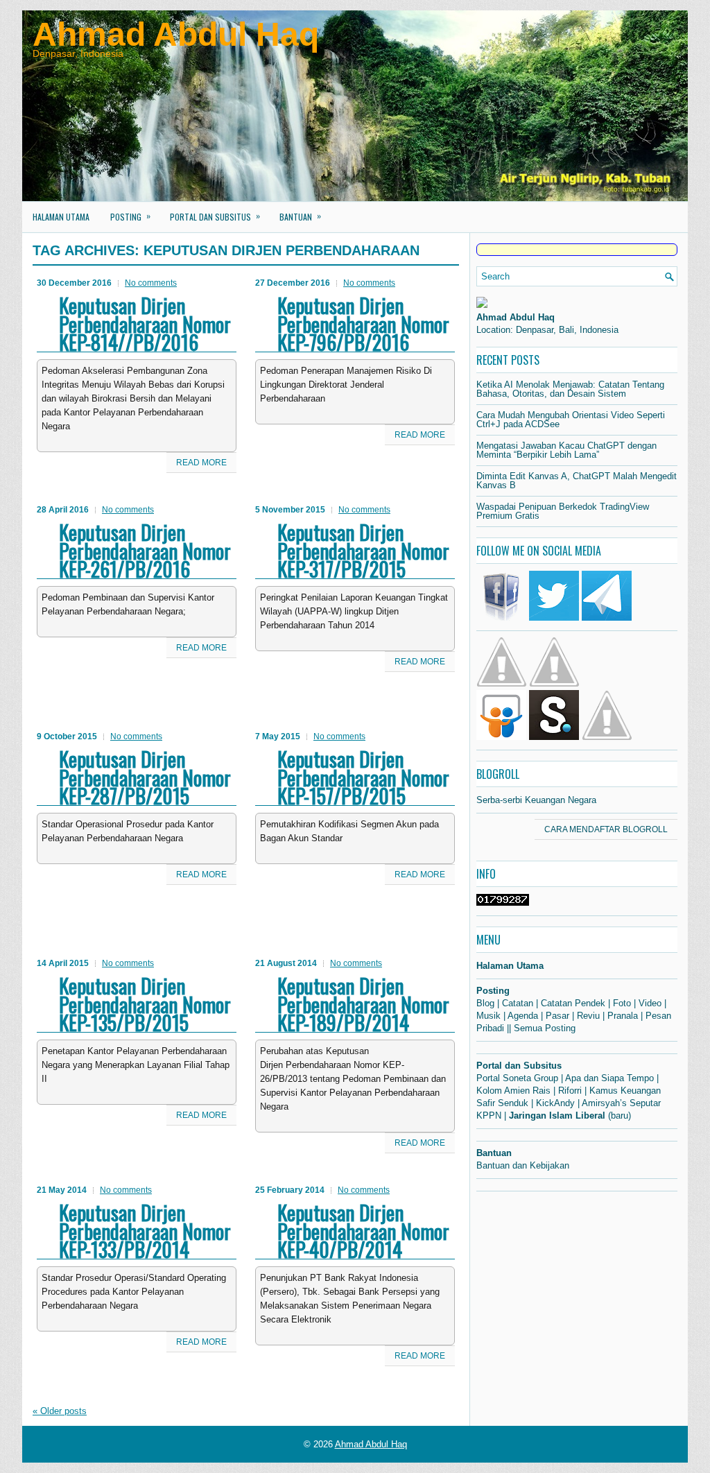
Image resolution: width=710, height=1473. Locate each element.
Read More (201, 462)
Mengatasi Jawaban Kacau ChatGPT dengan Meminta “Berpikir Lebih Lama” (566, 450)
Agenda (523, 1015)
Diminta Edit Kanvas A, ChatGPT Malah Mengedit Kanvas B (576, 480)
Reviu (588, 1015)
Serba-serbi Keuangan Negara (536, 800)
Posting (130, 216)
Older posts (60, 1411)
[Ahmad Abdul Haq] (481, 305)
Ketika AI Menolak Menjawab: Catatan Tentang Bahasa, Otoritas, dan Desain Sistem (570, 389)
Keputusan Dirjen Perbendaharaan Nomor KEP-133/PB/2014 (145, 1231)
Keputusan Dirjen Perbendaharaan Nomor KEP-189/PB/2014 (363, 1004)
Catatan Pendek (573, 1003)
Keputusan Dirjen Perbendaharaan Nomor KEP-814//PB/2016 (145, 323)
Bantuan (300, 216)
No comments (151, 283)
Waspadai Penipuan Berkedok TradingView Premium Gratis (562, 511)
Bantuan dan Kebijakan (522, 1165)
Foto (622, 1003)
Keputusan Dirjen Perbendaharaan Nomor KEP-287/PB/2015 (145, 777)
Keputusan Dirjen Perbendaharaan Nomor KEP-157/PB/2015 (363, 777)
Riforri (570, 1090)
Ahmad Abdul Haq (176, 34)
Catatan (517, 1003)
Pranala (622, 1015)
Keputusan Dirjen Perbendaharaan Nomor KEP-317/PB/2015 (363, 550)
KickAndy (555, 1103)
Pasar (557, 1015)
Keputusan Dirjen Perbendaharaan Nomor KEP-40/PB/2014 (363, 1231)
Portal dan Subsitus (215, 216)
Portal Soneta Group (517, 1078)
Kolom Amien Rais (513, 1090)
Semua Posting (544, 1028)
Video (650, 1003)
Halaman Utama (61, 217)
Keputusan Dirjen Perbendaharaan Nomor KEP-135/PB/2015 (145, 1004)
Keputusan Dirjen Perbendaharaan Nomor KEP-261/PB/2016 (145, 550)
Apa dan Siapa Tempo (609, 1078)
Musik (488, 1015)
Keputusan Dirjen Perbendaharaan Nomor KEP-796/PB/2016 (363, 323)
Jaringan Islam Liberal (557, 1115)
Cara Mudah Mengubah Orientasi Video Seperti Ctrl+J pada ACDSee (570, 419)
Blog (485, 1003)
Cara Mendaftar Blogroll (606, 829)
